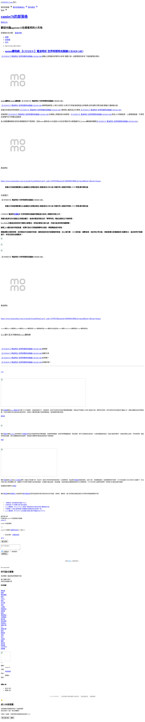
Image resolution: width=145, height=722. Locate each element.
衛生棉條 (3, 621)
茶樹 (2, 635)
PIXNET (56, 696)
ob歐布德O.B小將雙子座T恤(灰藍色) (16, 505)
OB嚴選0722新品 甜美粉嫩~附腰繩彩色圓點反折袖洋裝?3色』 (24, 509)
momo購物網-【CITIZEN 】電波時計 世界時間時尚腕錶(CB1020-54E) (44, 51)
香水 (2, 637)
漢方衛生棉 (26, 493)
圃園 (2, 641)
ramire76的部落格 (14, 16)
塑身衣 (3, 416)
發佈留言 (4, 554)
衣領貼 (16, 214)
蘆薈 (2, 631)
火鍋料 (3, 607)
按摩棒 (3, 611)
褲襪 (2, 593)
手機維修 (3, 617)
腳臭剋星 (16, 410)
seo (2, 627)
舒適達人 (13, 493)
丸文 (10, 480)
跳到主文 (4, 22)
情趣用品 (3, 609)
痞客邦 (13, 530)
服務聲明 (92, 696)
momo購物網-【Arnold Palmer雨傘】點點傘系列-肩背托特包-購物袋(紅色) (27, 507)
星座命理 (18, 33)
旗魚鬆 (77, 480)
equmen (13, 434)
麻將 (2, 597)
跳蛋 (2, 613)
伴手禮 (3, 603)
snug (2, 372)
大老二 (3, 599)
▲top (2, 538)
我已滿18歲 (5, 718)
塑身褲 (3, 645)
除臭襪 (6, 410)
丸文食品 (18, 480)
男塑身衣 (25, 434)
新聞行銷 (3, 629)
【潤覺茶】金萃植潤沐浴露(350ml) (15, 503)
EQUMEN (4, 646)
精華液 (3, 633)
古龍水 (3, 639)
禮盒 (14, 486)
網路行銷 (3, 625)
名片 (6, 42)
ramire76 (3, 520)
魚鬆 (2, 440)
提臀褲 (3, 648)
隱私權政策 (84, 696)
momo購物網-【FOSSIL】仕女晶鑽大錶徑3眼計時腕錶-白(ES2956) (25, 511)
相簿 (6, 37)
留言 (16, 530)
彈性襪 (3, 591)
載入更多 (4, 541)
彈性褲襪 (3, 595)
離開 (12, 718)
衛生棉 (6, 493)
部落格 (7, 40)
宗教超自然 (15, 535)
